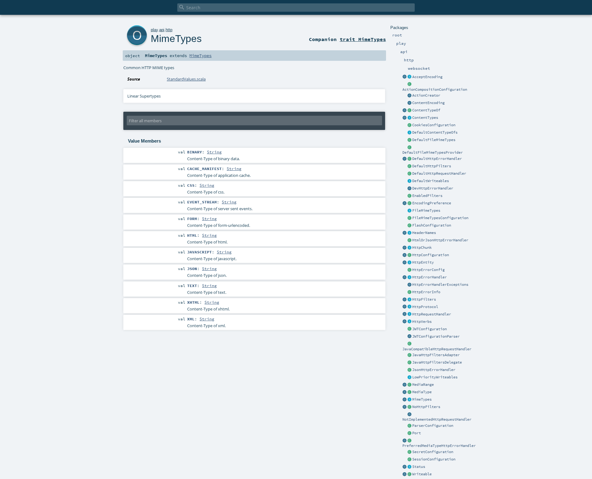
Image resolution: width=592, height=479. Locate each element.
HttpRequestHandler (431, 314)
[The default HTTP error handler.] (409, 158)
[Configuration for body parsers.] (409, 425)
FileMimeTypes (426, 210)
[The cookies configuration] (409, 125)
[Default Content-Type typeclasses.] (404, 110)
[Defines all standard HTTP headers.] (404, 233)
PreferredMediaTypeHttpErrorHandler (439, 446)
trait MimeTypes (363, 39)
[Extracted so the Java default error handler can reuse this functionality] (409, 284)
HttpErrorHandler (429, 277)
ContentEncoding (428, 103)
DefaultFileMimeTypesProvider (432, 152)
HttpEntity (423, 262)
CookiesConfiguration (433, 125)
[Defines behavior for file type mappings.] (409, 210)
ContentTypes (425, 117)
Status (418, 466)
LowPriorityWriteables (435, 377)
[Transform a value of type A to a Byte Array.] (409, 474)
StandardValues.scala (186, 79)
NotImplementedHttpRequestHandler (436, 419)
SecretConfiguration (432, 452)
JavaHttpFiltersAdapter (436, 355)
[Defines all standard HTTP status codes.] (409, 466)
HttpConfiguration (430, 255)
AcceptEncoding (427, 77)
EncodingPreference (431, 203)
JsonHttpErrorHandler (433, 370)
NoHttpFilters (426, 407)
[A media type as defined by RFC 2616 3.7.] (409, 392)
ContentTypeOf (426, 110)
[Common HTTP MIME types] (404, 399)
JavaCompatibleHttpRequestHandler (436, 349)
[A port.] (409, 433)
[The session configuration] (409, 459)
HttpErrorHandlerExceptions (440, 284)
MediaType (422, 392)
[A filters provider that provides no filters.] (409, 407)
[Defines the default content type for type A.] (409, 110)
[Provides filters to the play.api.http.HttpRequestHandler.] (409, 299)
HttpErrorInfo (426, 292)
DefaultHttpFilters (431, 166)
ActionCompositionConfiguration (434, 89)
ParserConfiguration (432, 425)
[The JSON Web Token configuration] (409, 329)
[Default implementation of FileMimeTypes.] (409, 140)
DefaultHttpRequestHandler (439, 173)
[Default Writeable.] (409, 181)
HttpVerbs (422, 321)
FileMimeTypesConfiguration (440, 218)
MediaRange (423, 384)
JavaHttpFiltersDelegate (437, 362)
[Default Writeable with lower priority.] (409, 377)
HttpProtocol (425, 307)
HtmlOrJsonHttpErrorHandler (440, 240)
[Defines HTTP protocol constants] (404, 307)
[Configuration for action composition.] (409, 84)
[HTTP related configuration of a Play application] (409, 255)
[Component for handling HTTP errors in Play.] (409, 277)
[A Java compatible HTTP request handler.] (409, 344)
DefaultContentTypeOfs (435, 132)
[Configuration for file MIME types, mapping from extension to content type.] (409, 218)
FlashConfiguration (431, 225)
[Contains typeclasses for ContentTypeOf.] (409, 132)
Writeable (422, 474)
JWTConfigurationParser (436, 336)
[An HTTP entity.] (409, 262)
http (169, 29)
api (161, 29)
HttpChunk (422, 247)
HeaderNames (424, 233)
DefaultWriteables (430, 181)
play (154, 29)
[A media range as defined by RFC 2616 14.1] (409, 384)
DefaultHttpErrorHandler (437, 158)
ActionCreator (426, 95)
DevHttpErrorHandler (432, 188)
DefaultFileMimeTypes (433, 140)
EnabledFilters (427, 196)
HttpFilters (424, 299)
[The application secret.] (409, 452)
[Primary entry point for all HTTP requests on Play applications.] (409, 314)
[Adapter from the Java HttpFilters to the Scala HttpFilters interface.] (409, 355)
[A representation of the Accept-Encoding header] (409, 77)
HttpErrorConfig (428, 270)
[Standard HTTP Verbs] (404, 321)
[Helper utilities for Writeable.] (404, 474)
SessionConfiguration (433, 459)
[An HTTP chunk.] (409, 247)
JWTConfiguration (429, 329)
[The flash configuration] (409, 225)
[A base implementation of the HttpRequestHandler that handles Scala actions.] (409, 173)
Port (416, 433)
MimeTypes (422, 399)
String (214, 151)
